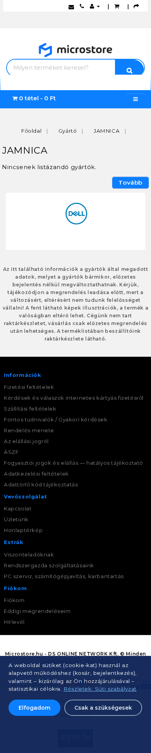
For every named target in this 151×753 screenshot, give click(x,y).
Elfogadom (34, 707)
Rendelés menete (29, 430)
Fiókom (14, 600)
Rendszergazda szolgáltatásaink (49, 565)
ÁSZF (11, 452)
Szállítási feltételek (30, 409)
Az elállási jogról (26, 441)
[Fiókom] (95, 6)
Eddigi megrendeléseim (37, 611)
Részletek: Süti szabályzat (100, 689)
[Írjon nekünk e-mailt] (71, 6)
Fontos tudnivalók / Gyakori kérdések (56, 419)
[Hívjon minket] (82, 6)
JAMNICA (107, 131)
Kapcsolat (17, 508)
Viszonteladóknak (29, 554)
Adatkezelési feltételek (36, 474)
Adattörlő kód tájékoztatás (41, 484)
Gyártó (67, 131)
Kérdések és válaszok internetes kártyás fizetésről (74, 398)
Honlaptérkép (23, 530)
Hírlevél (14, 622)
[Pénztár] (136, 6)
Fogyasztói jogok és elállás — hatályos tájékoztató (73, 463)
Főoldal (31, 131)
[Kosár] (116, 6)
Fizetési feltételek (29, 387)
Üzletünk (16, 519)
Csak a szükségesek (103, 707)
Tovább (130, 182)
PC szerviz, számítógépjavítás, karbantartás (64, 576)
